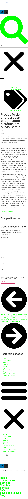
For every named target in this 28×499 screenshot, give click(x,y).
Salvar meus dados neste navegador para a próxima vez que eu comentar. (13, 278)
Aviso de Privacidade (9, 373)
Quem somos (7, 360)
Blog (4, 372)
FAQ (4, 368)
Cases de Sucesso (8, 370)
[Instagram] (6, 12)
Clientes (5, 364)
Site (2, 269)
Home (5, 358)
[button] (14, 30)
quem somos (7, 480)
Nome (3, 257)
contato (4, 487)
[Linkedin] (2, 12)
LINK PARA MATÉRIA (7, 212)
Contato (5, 366)
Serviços (5, 362)
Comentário (5, 237)
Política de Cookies (9, 375)
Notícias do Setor (15, 110)
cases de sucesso (10, 492)
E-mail (3, 263)
